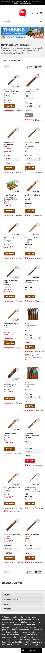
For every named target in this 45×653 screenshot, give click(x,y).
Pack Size (28, 103)
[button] (31, 650)
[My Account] (33, 13)
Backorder (30, 460)
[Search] (41, 21)
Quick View (9, 106)
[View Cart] (41, 13)
